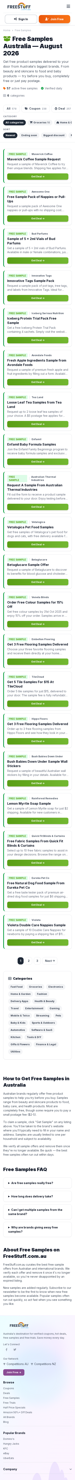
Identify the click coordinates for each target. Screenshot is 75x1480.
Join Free (57, 19)
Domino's (8, 1438)
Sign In (23, 19)
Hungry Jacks (11, 1443)
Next (48, 960)
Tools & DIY (34, 1037)
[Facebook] (6, 1351)
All (11, 108)
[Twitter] (15, 1351)
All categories (14, 122)
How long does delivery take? (32, 1196)
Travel (15, 1008)
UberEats (8, 1458)
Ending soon (29, 135)
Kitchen (15, 1037)
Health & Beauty (44, 1001)
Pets (58, 1015)
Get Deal (37, 176)
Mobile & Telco (20, 1015)
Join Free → (13, 1372)
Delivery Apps (19, 1001)
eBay (6, 1453)
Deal (64, 108)
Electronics (55, 986)
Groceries (41, 122)
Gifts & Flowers (20, 1044)
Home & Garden (21, 993)
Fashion (42, 993)
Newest (10, 135)
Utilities (15, 1051)
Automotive (18, 1029)
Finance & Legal (46, 1044)
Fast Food (17, 986)
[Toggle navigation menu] (68, 6)
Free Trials (9, 1402)
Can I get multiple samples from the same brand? (35, 1212)
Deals (6, 1393)
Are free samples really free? (32, 1183)
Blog (6, 1421)
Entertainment (34, 1008)
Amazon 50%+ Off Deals (17, 1412)
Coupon (37, 108)
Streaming (42, 1015)
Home (6, 30)
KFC (5, 1448)
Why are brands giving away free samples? (33, 1229)
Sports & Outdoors (43, 1022)
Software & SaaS (41, 1029)
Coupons (8, 1388)
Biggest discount (53, 135)
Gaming (55, 1008)
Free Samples (23, 30)
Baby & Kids (18, 1022)
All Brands (9, 1417)
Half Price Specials (14, 1407)
